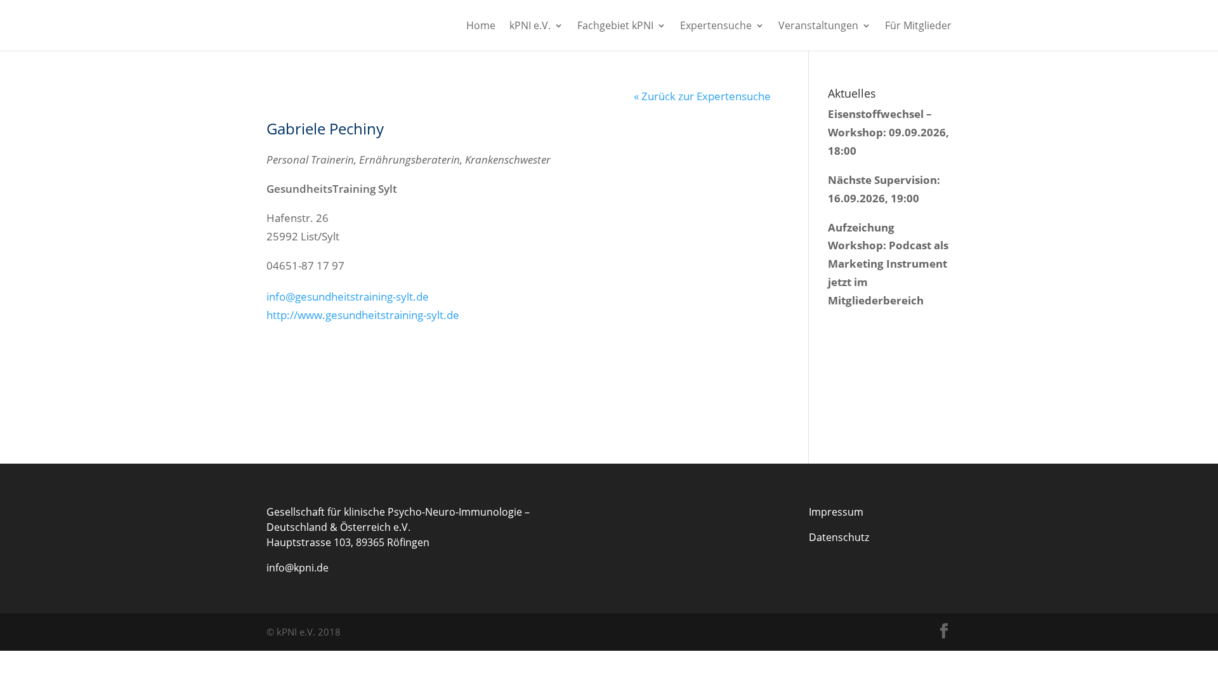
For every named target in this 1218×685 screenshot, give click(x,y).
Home (480, 26)
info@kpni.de (297, 568)
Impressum (836, 512)
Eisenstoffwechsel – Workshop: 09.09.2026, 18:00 (888, 132)
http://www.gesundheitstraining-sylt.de (362, 315)
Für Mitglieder (918, 26)
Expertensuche (716, 26)
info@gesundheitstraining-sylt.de (347, 296)
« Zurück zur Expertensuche (702, 96)
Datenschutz (839, 537)
